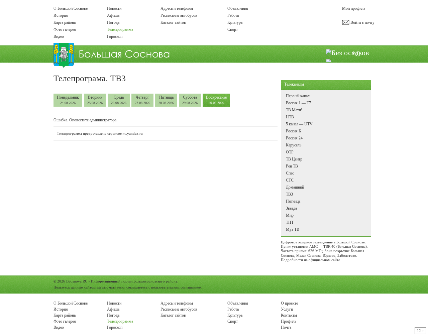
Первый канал (298, 96)
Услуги (287, 309)
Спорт (232, 29)
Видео (59, 36)
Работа (233, 15)
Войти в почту (361, 22)
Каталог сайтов (173, 22)
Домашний (295, 187)
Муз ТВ (292, 229)
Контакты (289, 315)
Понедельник (68, 100)
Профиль (288, 321)
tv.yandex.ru (133, 133)
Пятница (166, 100)
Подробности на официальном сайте (310, 260)
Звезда (291, 208)
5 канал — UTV (299, 124)
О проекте (289, 303)
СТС (290, 180)
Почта (286, 327)
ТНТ (290, 222)
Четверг (142, 100)
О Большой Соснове (71, 8)
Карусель (293, 145)
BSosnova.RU (77, 281)
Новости (114, 8)
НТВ (290, 117)
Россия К (293, 131)
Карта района (65, 22)
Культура (234, 22)
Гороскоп (114, 36)
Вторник (95, 100)
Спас (290, 173)
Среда (118, 100)
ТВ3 (289, 194)
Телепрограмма (120, 29)
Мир (290, 215)
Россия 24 (294, 138)
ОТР (290, 152)
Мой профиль (353, 8)
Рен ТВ (292, 166)
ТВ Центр (294, 159)
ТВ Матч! (294, 110)
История (61, 15)
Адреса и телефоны (176, 8)
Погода (113, 22)
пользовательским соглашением (176, 287)
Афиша (113, 15)
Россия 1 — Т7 (298, 103)
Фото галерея (65, 29)
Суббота (190, 100)
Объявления (237, 8)
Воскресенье (216, 100)
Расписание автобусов (178, 15)
